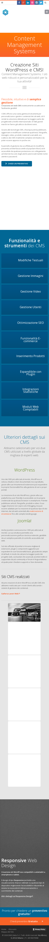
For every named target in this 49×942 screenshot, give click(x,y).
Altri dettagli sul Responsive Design (16, 896)
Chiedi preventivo (24, 921)
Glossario (12, 929)
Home (3, 929)
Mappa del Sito (7, 932)
